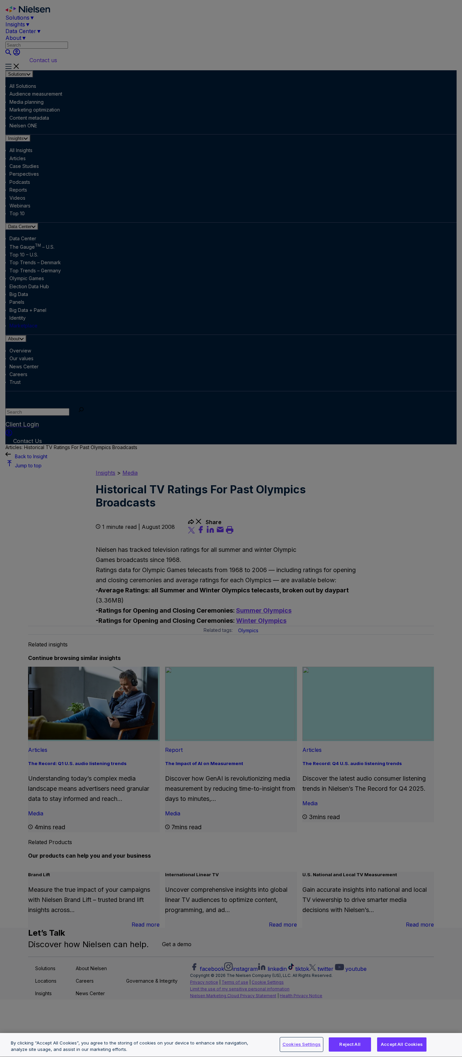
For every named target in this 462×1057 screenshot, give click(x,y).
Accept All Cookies (402, 1044)
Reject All (349, 1044)
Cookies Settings (301, 1044)
